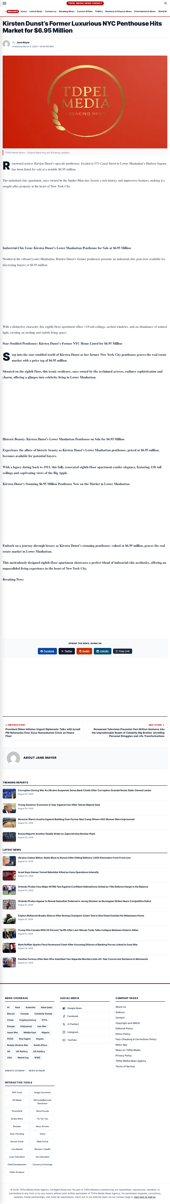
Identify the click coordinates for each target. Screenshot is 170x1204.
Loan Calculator (17, 1157)
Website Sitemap (15, 1070)
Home (24, 11)
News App (121, 1044)
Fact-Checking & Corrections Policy (136, 1039)
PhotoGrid (17, 1111)
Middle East (30, 1032)
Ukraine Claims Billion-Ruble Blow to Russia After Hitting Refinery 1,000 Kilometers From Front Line (74, 857)
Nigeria (45, 1032)
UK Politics (22, 1051)
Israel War (12, 1032)
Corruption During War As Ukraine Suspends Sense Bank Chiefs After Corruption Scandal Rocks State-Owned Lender (84, 790)
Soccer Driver (17, 1141)
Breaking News (66, 11)
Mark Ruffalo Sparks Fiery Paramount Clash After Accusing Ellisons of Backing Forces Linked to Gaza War (78, 944)
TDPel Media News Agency (85, 3)
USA (9, 1057)
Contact (120, 1017)
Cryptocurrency (27, 1020)
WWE (37, 1057)
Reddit (86, 651)
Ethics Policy (123, 1033)
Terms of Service (125, 1066)
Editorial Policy (124, 1028)
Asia (17, 1007)
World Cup (23, 1057)
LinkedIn (104, 651)
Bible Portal (42, 1141)
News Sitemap (37, 1070)
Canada (24, 1013)
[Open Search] (165, 3)
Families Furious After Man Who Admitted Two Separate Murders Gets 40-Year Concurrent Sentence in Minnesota (83, 959)
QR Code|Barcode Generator (42, 1102)
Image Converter (42, 1092)
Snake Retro (17, 1118)
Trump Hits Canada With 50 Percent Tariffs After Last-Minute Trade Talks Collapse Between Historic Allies (78, 930)
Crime (10, 1020)
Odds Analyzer (17, 1172)
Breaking (13, 11)
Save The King (17, 1134)
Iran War (41, 1026)
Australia (30, 1007)
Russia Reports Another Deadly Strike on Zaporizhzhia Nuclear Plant (56, 833)
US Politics (39, 1051)
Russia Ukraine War (17, 1045)
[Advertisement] (85, 206)
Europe (11, 1026)
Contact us (50, 11)
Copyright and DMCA (128, 1023)
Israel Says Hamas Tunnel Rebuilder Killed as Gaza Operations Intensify (58, 872)
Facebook (49, 651)
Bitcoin (11, 1013)
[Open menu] (4, 3)
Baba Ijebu (46, 1007)
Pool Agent (25, 1038)
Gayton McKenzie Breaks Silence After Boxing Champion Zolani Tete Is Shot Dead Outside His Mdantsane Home (81, 915)
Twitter (68, 651)
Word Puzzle (42, 1111)
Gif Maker (17, 1100)
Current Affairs (85, 11)
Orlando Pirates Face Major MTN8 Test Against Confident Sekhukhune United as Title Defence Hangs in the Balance (83, 886)
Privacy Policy (124, 1055)
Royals (39, 1038)
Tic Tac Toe (42, 1118)
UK (8, 1051)
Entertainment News (145, 11)
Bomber (17, 1126)
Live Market (17, 1149)
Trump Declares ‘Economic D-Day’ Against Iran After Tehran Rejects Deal (59, 804)
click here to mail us (144, 1197)
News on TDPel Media (128, 1050)
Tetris (42, 1134)
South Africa (40, 1045)
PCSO (10, 1038)
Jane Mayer (23, 42)
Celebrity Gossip (43, 1013)
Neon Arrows (42, 1126)
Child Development (17, 1164)
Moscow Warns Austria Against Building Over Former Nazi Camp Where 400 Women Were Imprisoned (76, 819)
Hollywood (26, 1026)
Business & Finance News (118, 11)
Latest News (36, 11)
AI (8, 1007)
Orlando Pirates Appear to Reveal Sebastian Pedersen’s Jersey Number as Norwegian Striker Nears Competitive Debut (84, 901)
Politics (99, 11)
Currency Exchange (42, 1164)
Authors (120, 1012)
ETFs (44, 1020)
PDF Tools (17, 1092)
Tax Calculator (42, 1157)
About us (121, 1006)
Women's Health (42, 1149)
